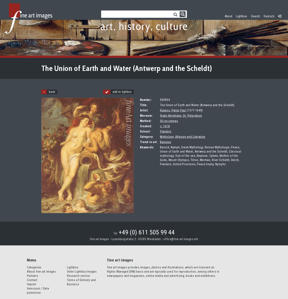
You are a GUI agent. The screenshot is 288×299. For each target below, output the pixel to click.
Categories (34, 267)
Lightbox (242, 16)
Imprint (31, 284)
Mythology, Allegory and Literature (182, 136)
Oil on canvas (169, 121)
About (229, 16)
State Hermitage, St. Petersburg (181, 115)
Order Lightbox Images (82, 271)
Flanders (165, 131)
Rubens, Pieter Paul (173, 110)
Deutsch (269, 16)
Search (255, 16)
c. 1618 (165, 126)
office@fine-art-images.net (180, 239)
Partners (32, 275)
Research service (78, 275)
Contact (32, 280)
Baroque (165, 142)
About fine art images (41, 271)
